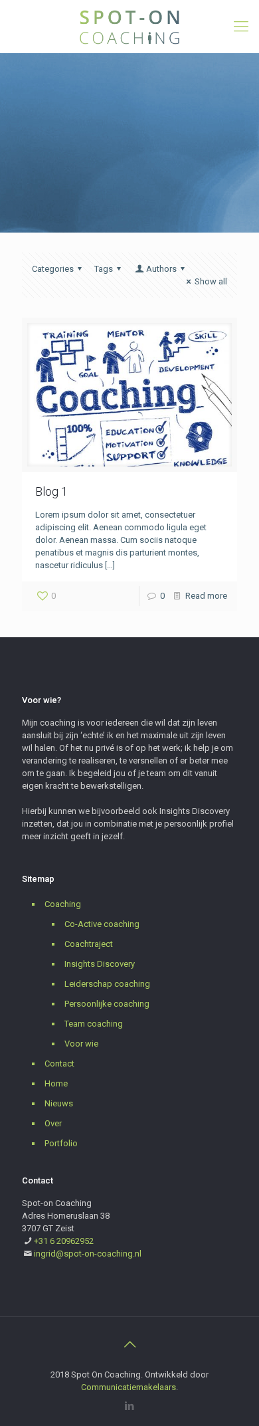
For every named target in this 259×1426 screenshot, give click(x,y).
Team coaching (93, 1024)
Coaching (62, 904)
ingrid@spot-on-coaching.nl (87, 1254)
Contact (59, 1064)
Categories (53, 269)
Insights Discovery (99, 964)
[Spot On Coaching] (129, 27)
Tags (103, 269)
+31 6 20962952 (64, 1241)
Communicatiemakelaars (128, 1387)
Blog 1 (51, 491)
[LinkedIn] (130, 1406)
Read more (206, 596)
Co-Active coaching (101, 924)
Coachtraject (88, 944)
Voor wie (81, 1044)
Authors (161, 269)
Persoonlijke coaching (106, 1004)
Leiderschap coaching (107, 984)
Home (56, 1083)
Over (53, 1123)
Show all (211, 281)
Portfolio (61, 1143)
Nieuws (58, 1103)
